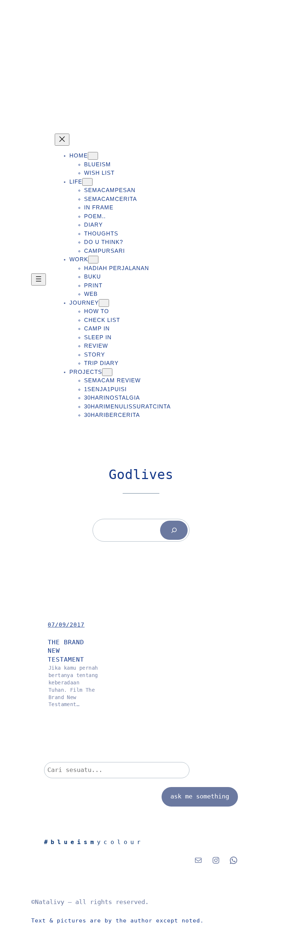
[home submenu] (93, 156)
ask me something (199, 796)
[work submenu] (93, 259)
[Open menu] (38, 279)
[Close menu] (62, 140)
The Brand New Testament (66, 651)
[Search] (174, 530)
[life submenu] (87, 182)
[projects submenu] (107, 372)
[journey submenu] (104, 303)
